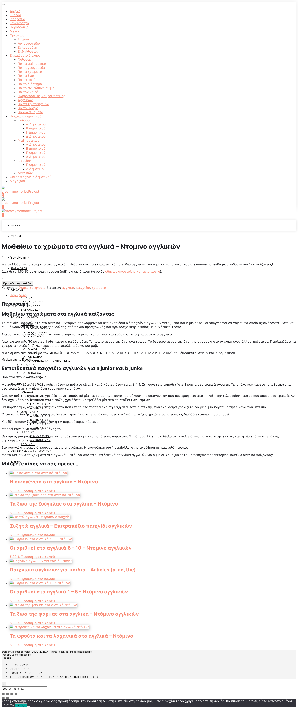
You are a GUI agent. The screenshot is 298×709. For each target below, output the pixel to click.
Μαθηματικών (28, 140)
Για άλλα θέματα (30, 112)
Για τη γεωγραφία (31, 68)
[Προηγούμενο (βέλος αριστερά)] (3, 698)
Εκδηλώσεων (28, 51)
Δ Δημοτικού (36, 136)
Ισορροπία (17, 19)
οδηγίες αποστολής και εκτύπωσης (132, 271)
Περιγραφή (18, 295)
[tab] (153, 295)
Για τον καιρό (28, 92)
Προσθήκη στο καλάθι (17, 283)
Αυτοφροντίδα (29, 43)
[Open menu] (3, 4)
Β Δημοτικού (35, 128)
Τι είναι (15, 15)
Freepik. (6, 654)
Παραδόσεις (19, 27)
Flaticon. (6, 657)
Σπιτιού (23, 39)
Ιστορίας (24, 161)
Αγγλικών (25, 100)
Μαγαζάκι (17, 181)
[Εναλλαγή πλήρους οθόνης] (11, 694)
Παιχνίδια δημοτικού (25, 116)
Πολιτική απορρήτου (26, 672)
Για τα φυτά (27, 80)
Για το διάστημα (30, 84)
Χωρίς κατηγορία (32, 288)
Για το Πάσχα (28, 108)
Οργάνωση (18, 35)
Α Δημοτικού (36, 124)
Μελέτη (15, 31)
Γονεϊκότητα (19, 23)
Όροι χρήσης (20, 668)
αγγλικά (68, 288)
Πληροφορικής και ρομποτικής (41, 96)
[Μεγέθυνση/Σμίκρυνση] (16, 694)
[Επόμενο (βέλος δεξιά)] (7, 698)
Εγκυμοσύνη (27, 47)
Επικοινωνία (19, 664)
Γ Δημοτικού (35, 132)
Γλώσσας (25, 59)
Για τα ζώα (26, 76)
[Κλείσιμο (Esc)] (3, 694)
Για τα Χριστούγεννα (33, 104)
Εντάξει (20, 705)
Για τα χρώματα (30, 72)
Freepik (26, 359)
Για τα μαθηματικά (32, 63)
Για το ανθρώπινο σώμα (36, 88)
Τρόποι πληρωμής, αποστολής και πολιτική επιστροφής (54, 676)
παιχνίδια (83, 288)
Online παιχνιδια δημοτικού (30, 177)
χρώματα (99, 288)
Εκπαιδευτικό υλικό (25, 55)
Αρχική (15, 11)
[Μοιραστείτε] (7, 694)
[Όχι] (28, 706)
